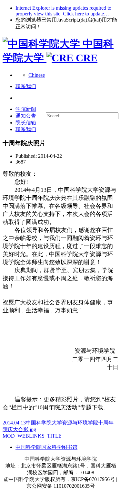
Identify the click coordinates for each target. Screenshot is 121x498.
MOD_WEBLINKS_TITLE (32, 436)
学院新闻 (25, 109)
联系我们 (25, 129)
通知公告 (25, 116)
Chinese (36, 75)
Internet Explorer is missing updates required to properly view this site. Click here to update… (63, 10)
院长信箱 (25, 122)
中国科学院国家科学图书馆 (46, 447)
